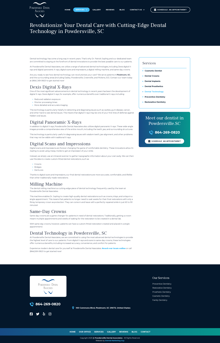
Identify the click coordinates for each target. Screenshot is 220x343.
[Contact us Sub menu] (144, 10)
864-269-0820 (167, 132)
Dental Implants (152, 81)
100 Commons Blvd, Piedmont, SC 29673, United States (103, 308)
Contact (145, 332)
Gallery (96, 10)
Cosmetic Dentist (153, 71)
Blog (122, 10)
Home (67, 10)
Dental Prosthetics (154, 86)
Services (80, 10)
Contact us (136, 10)
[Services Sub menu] (87, 10)
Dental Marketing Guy (114, 341)
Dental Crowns (152, 76)
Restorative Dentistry (155, 102)
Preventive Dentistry (155, 97)
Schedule (166, 141)
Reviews (110, 10)
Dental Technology (154, 92)
